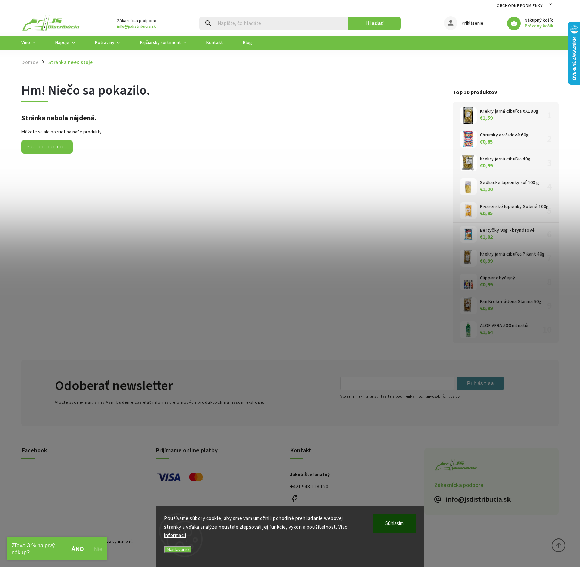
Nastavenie (178, 549)
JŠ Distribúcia (294, 498)
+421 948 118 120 (309, 486)
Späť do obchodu (47, 146)
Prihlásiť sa (480, 383)
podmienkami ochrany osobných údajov (428, 396)
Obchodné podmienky (519, 6)
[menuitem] (33, 43)
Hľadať (374, 23)
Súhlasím (394, 523)
